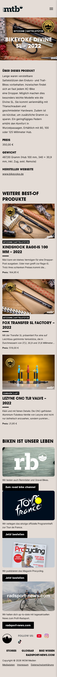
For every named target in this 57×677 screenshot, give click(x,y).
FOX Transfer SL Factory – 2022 (28, 325)
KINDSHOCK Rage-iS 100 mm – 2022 (25, 249)
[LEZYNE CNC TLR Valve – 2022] (28, 372)
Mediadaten (8, 664)
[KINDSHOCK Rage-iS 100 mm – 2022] (28, 221)
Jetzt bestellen (15, 534)
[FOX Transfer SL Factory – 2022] (28, 296)
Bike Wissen (47, 650)
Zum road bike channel (20, 487)
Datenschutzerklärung (42, 664)
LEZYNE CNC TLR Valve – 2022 (24, 400)
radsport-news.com (18, 625)
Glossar (28, 650)
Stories (11, 650)
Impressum (22, 664)
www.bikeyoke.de (13, 174)
